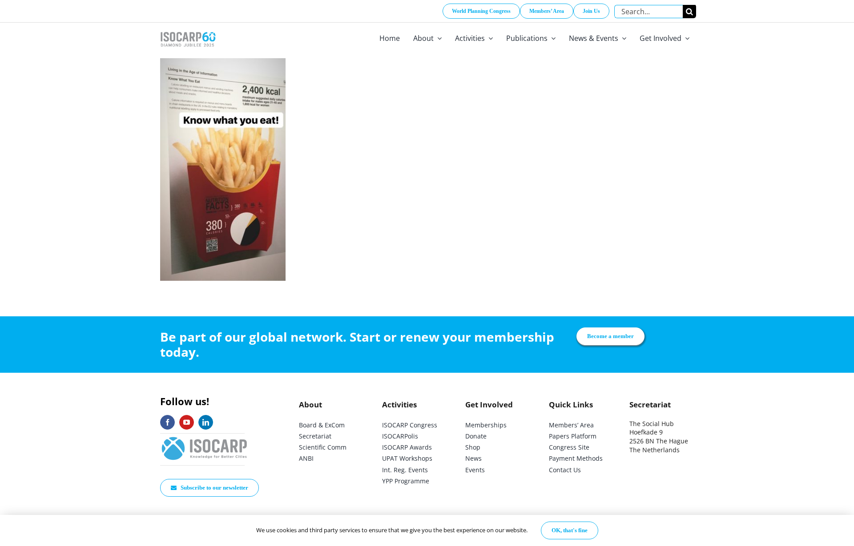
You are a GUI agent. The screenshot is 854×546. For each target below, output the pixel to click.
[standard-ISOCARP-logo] (204, 437)
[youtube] (186, 422)
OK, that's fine (570, 530)
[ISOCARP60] (188, 30)
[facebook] (167, 422)
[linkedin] (205, 422)
